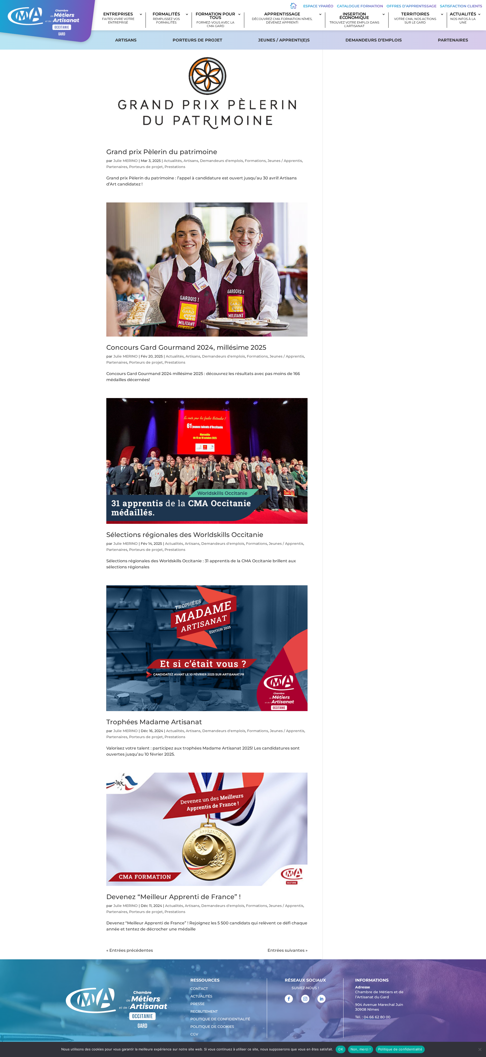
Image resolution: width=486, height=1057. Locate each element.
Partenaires (453, 40)
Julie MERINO (125, 160)
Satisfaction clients (461, 6)
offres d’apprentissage (411, 6)
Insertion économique (354, 20)
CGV (194, 1034)
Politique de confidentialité (220, 1019)
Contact (199, 989)
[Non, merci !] (479, 1049)
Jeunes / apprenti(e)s (284, 40)
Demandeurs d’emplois (374, 40)
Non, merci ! (361, 1049)
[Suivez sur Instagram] (305, 999)
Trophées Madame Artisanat (154, 722)
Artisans (125, 40)
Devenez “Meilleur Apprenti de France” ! (173, 897)
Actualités (463, 18)
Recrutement (204, 1012)
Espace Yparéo (318, 6)
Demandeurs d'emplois (221, 160)
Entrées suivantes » (288, 950)
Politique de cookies (212, 1027)
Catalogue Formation (360, 6)
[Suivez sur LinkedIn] (321, 999)
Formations (255, 160)
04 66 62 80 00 (377, 1017)
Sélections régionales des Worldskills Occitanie (184, 535)
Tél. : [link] (372, 1017)
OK (340, 1049)
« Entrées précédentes (129, 950)
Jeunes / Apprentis (285, 160)
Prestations (175, 166)
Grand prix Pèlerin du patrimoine (161, 152)
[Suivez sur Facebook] (289, 999)
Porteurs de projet (197, 40)
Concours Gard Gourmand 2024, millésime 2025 (186, 347)
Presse (197, 1004)
